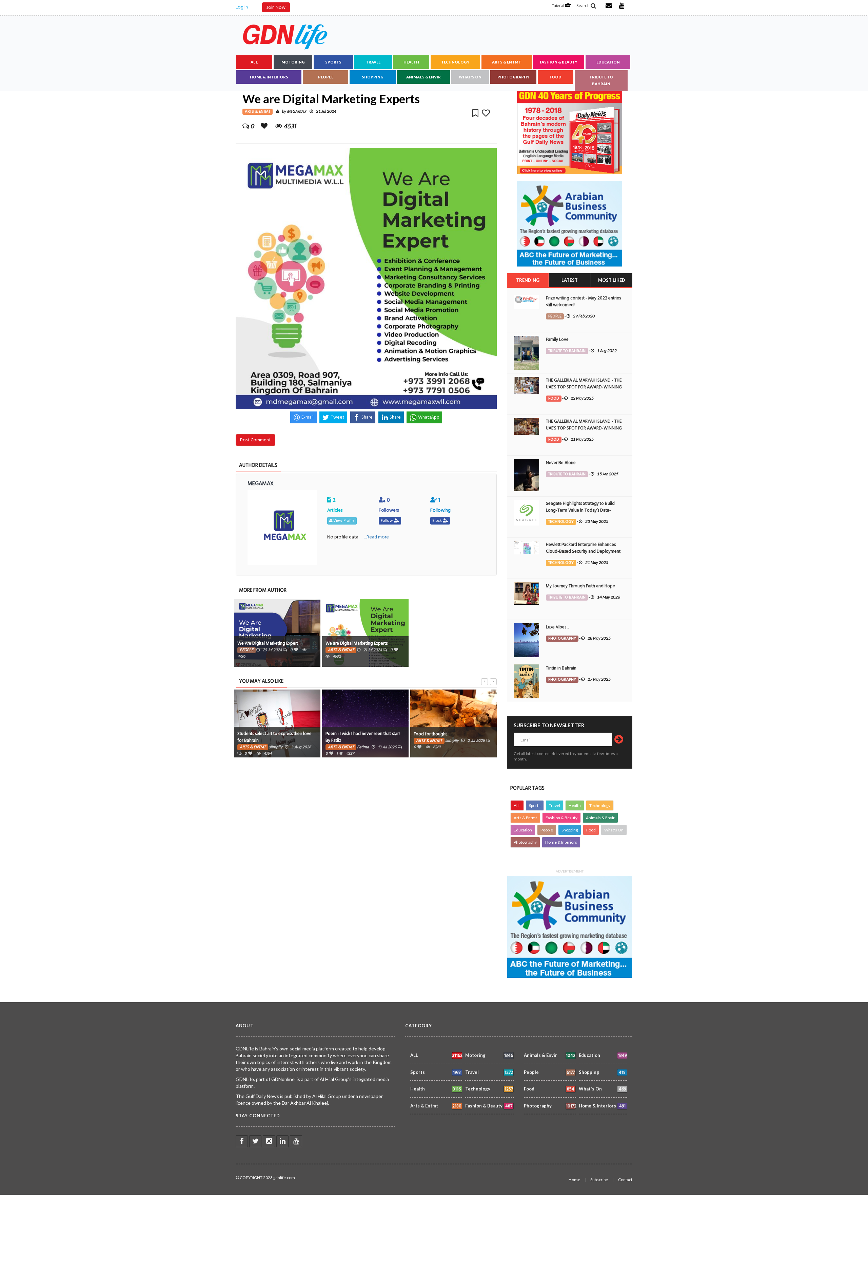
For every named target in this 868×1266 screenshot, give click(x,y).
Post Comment (255, 440)
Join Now (276, 7)
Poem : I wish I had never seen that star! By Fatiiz (363, 737)
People (325, 77)
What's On (470, 77)
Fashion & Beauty (558, 62)
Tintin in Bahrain (561, 668)
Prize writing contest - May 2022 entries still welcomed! (583, 301)
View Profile (343, 520)
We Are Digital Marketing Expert (267, 643)
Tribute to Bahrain (601, 80)
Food (555, 77)
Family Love (557, 339)
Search (583, 6)
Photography (513, 77)
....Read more (376, 537)
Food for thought (430, 734)
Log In (242, 7)
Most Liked (611, 280)
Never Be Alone (561, 462)
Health (411, 62)
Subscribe (599, 1179)
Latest (569, 280)
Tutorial (558, 6)
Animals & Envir (423, 77)
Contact (625, 1179)
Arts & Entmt (506, 62)
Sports (333, 62)
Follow (387, 520)
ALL (254, 62)
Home (574, 1179)
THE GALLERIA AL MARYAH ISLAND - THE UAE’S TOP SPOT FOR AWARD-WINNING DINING (584, 387)
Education (608, 62)
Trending (527, 280)
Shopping (372, 77)
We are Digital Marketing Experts (357, 643)
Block (437, 520)
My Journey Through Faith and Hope (580, 586)
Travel (373, 62)
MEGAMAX (296, 111)
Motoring (293, 62)
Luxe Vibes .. (557, 627)
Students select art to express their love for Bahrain (274, 737)
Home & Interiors (269, 77)
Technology (455, 62)
